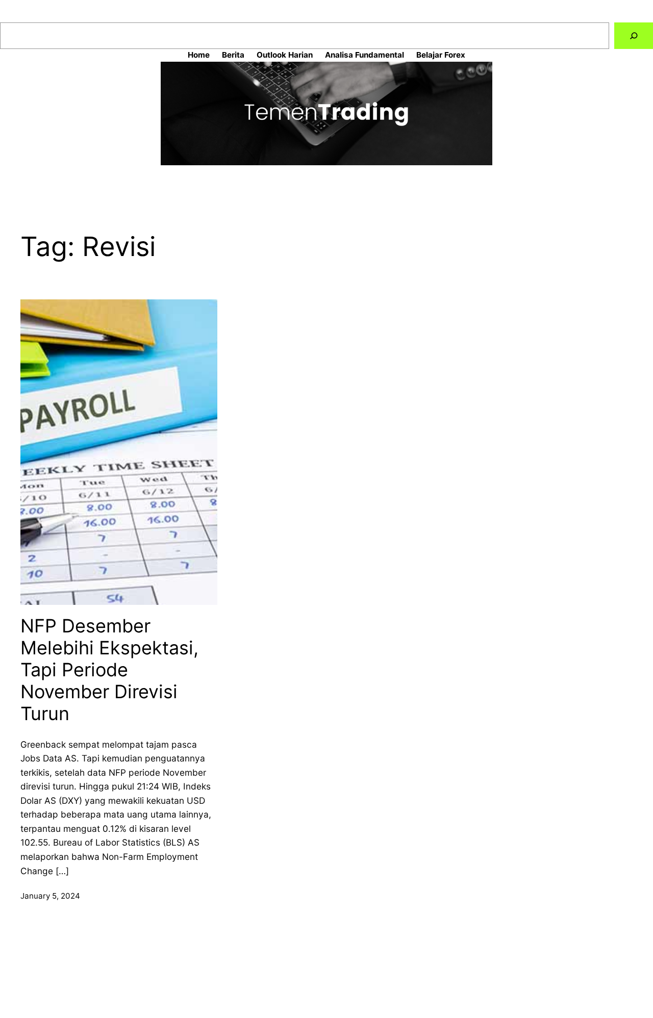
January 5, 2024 (50, 896)
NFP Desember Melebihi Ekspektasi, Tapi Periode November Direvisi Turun (109, 670)
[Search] (633, 35)
